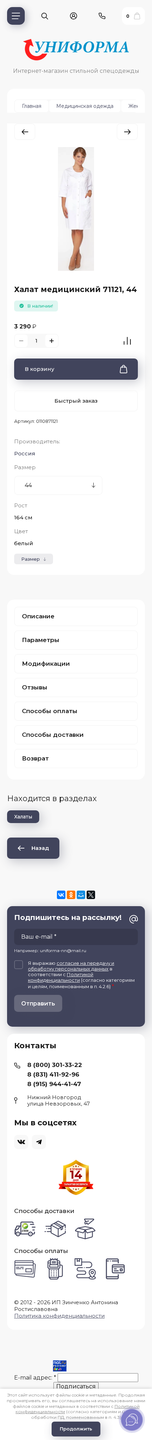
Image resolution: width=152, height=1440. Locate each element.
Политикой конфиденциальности (60, 977)
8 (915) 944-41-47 (54, 1084)
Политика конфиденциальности (59, 1315)
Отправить (38, 1003)
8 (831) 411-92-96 (53, 1074)
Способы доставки (53, 734)
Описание (38, 616)
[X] (91, 895)
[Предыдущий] (24, 131)
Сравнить (127, 340)
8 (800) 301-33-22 (54, 1064)
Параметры (40, 639)
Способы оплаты (49, 711)
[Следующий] (127, 131)
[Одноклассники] (71, 895)
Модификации (46, 663)
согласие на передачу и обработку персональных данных (71, 966)
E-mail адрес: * (35, 1377)
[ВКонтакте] (61, 895)
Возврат (35, 758)
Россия (24, 453)
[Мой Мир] (81, 895)
